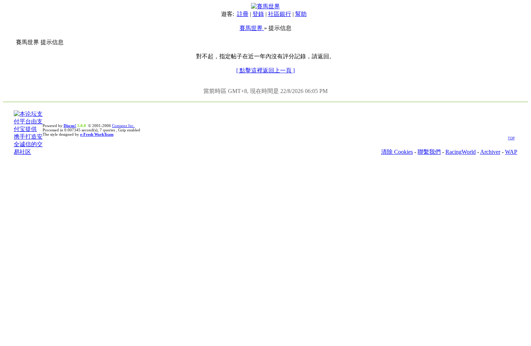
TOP (511, 138)
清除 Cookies (397, 152)
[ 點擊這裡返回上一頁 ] (265, 70)
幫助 (301, 14)
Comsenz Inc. (123, 125)
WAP (511, 152)
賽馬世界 (251, 28)
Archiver (490, 152)
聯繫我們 (429, 152)
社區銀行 (279, 14)
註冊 (243, 14)
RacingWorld (460, 152)
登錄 (258, 14)
